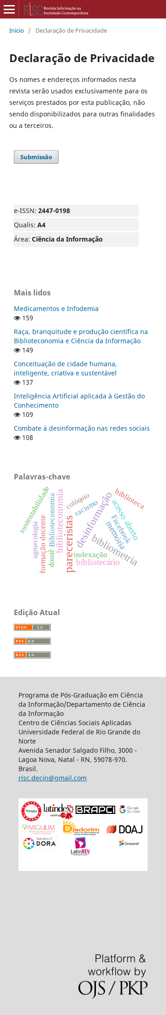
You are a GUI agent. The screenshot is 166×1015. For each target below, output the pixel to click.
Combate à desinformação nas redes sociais (82, 428)
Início (16, 30)
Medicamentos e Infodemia (56, 308)
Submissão (36, 157)
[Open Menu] (9, 9)
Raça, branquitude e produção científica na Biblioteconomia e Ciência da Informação (81, 336)
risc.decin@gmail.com (52, 777)
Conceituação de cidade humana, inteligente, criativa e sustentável (65, 368)
